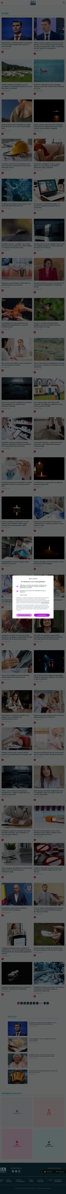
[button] (33, 595)
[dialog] (33, 597)
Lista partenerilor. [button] (45, 602)
